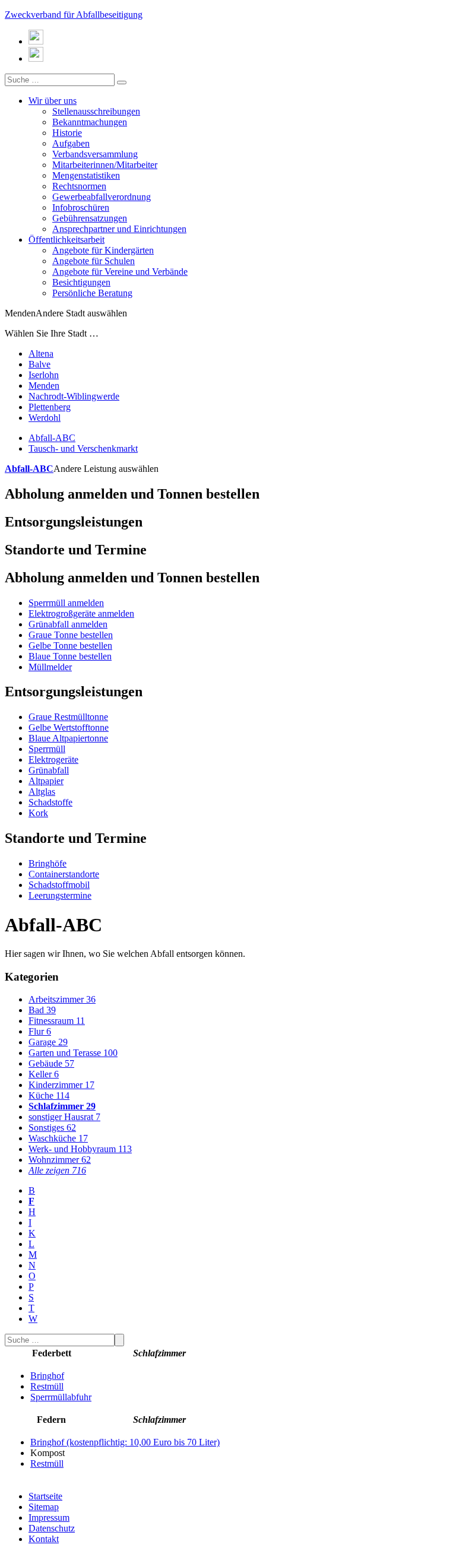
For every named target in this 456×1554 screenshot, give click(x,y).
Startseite (45, 1496)
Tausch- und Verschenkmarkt (83, 448)
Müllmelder (50, 667)
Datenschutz (51, 1528)
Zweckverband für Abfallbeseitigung (73, 14)
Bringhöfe (47, 863)
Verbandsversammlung (95, 154)
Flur (39, 1031)
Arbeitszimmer (62, 999)
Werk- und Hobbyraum (80, 1149)
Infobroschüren (80, 207)
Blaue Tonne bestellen (70, 656)
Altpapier (46, 781)
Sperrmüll (46, 749)
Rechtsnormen (79, 186)
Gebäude (51, 1063)
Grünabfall (48, 770)
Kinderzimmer (61, 1085)
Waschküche (58, 1138)
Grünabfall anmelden (67, 624)
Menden (43, 385)
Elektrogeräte (53, 759)
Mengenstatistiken (86, 175)
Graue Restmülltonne (68, 717)
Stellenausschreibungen (96, 111)
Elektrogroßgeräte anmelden (81, 613)
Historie (67, 133)
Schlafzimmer (62, 1106)
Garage (48, 1042)
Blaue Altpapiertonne (68, 738)
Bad (42, 1010)
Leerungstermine (59, 895)
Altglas (41, 791)
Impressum (48, 1517)
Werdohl (44, 418)
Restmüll (47, 1386)
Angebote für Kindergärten (103, 250)
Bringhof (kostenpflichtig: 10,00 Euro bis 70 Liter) (125, 1442)
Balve (39, 364)
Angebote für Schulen (93, 261)
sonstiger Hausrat (64, 1117)
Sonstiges (52, 1127)
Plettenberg (49, 407)
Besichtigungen (81, 282)
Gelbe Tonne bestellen (70, 645)
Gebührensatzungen (89, 218)
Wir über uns (52, 101)
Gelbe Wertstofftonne (68, 727)
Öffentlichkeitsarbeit (66, 239)
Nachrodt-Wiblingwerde (73, 396)
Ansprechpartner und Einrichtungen (119, 229)
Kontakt (43, 1539)
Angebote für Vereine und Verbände (120, 272)
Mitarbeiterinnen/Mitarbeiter (104, 165)
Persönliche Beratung (92, 293)
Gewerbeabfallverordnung (101, 197)
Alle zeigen (57, 1170)
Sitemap (43, 1507)
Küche (48, 1095)
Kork (38, 813)
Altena (40, 353)
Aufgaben (71, 143)
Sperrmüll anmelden (66, 603)
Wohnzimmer (59, 1160)
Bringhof (47, 1376)
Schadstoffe (50, 802)
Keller (43, 1074)
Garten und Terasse (73, 1053)
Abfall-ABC (51, 438)
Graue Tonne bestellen (70, 635)
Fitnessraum (56, 1021)
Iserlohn (43, 375)
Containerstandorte (63, 874)
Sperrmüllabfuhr (60, 1397)
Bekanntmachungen (89, 122)
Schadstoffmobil (59, 885)
